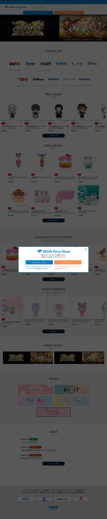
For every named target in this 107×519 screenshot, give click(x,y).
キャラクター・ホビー (39, 262)
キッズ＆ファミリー (68, 262)
